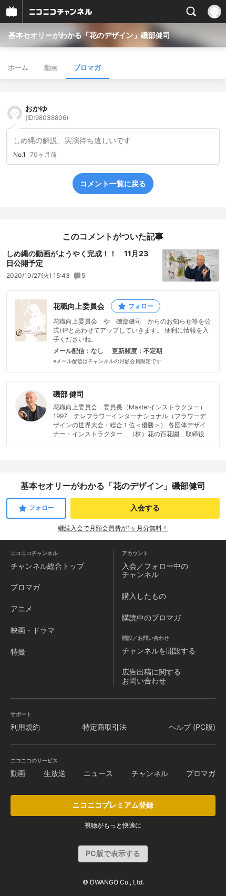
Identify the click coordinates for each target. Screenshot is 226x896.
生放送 (55, 773)
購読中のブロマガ (151, 617)
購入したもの (144, 595)
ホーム (18, 67)
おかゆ (46, 113)
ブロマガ (87, 67)
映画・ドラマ (33, 630)
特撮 (18, 651)
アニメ (22, 608)
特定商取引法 (105, 726)
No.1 (19, 155)
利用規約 (25, 726)
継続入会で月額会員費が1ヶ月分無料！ (113, 528)
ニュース (98, 773)
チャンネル (149, 773)
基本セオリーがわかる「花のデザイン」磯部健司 (89, 35)
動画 (51, 67)
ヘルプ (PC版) (192, 726)
